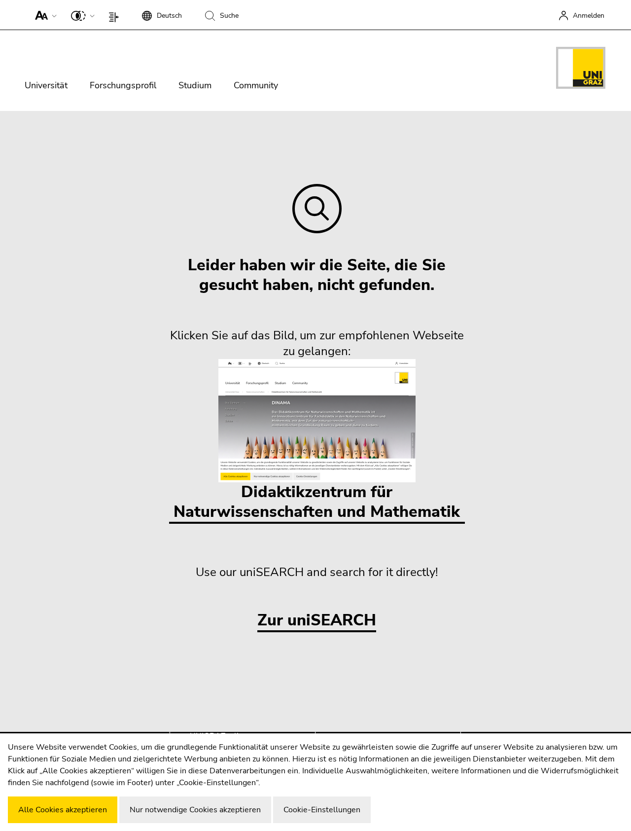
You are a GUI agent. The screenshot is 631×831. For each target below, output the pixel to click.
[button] (44, 15)
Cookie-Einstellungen (321, 809)
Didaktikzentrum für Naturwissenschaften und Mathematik (317, 501)
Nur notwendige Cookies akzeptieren (195, 809)
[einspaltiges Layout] (116, 15)
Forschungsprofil (123, 85)
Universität (46, 85)
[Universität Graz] (580, 69)
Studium (194, 85)
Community (256, 85)
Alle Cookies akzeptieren (62, 809)
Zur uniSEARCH (316, 621)
